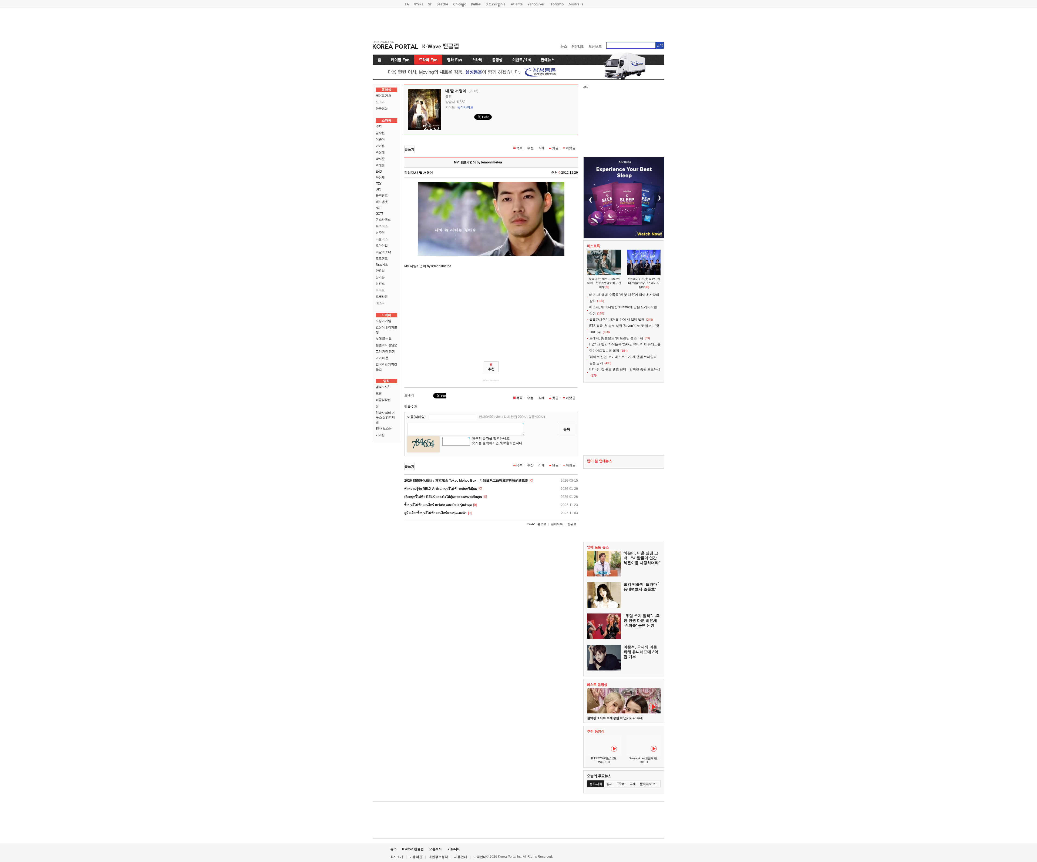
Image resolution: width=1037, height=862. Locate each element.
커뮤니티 (453, 849)
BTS (378, 189)
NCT (379, 208)
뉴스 (393, 849)
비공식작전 (383, 400)
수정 (530, 148)
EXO (379, 171)
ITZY (378, 184)
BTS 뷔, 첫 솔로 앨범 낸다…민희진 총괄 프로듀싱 (624, 369)
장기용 (380, 277)
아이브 (380, 290)
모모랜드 (382, 258)
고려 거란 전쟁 (385, 351)
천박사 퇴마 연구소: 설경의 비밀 (385, 417)
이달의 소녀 (383, 252)
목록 (519, 148)
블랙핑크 (382, 195)
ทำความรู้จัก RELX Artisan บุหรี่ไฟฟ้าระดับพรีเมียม (440, 489)
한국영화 (382, 108)
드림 (379, 393)
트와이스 (382, 226)
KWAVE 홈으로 (536, 524)
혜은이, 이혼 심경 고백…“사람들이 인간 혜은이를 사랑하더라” (642, 558)
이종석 (380, 139)
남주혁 (380, 232)
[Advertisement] (518, 23)
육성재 (380, 177)
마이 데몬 (382, 358)
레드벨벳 (382, 202)
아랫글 (570, 148)
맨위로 (571, 524)
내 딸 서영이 (455, 91)
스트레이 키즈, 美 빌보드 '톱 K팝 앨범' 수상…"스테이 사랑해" (643, 283)
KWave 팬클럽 (413, 849)
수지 (379, 126)
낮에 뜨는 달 (384, 338)
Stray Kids (382, 265)
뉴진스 (380, 284)
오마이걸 (382, 245)
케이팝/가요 (383, 96)
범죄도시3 (382, 387)
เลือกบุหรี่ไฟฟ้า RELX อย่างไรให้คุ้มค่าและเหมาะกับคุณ (443, 497)
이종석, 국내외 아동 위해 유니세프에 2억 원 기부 (641, 652)
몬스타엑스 (383, 220)
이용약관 (415, 857)
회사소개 (396, 857)
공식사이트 (465, 107)
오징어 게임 (383, 321)
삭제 (541, 148)
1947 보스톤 (384, 428)
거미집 (380, 435)
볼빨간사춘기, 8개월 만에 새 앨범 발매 (617, 319)
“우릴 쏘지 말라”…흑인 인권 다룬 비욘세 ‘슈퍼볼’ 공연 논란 (642, 620)
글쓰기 (409, 149)
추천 (491, 367)
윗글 (555, 148)
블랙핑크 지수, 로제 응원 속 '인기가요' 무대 (614, 718)
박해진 (380, 165)
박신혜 (380, 152)
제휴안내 (460, 857)
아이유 (380, 146)
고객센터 (479, 857)
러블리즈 (382, 239)
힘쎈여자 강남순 (386, 345)
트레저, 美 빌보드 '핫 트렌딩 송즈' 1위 (616, 338)
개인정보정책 (438, 857)
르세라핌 (382, 296)
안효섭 (380, 271)
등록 (566, 429)
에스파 (380, 303)
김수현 (380, 133)
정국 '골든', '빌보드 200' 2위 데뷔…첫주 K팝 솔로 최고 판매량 (604, 283)
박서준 (380, 159)
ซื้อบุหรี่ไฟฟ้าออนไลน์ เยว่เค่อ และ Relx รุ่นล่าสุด (438, 505)
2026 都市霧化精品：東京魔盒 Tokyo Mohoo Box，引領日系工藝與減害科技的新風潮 (466, 480)
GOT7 (379, 214)
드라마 (380, 102)
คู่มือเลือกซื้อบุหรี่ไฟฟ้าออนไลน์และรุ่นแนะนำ (435, 513)
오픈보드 (435, 849)
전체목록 (557, 524)
